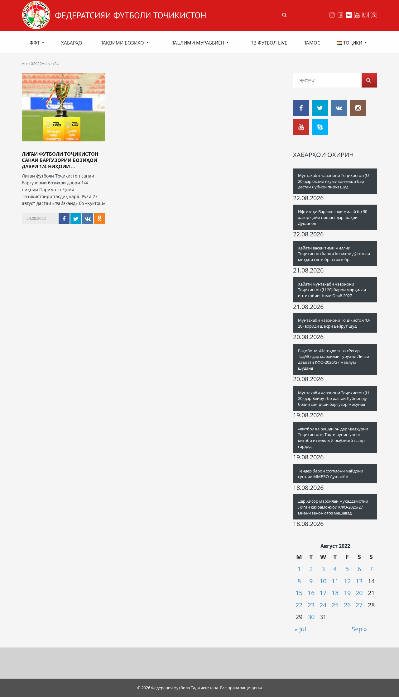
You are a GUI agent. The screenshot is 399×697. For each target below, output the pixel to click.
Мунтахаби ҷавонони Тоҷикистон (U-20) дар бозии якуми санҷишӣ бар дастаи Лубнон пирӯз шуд (334, 181)
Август (48, 63)
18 (335, 593)
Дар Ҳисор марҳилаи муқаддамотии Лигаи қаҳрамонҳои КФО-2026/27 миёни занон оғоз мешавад (333, 506)
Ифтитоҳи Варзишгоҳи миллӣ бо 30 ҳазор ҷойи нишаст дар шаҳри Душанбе (332, 217)
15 (299, 593)
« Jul (300, 629)
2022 (37, 63)
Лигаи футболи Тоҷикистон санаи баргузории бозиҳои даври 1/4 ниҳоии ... (60, 160)
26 (347, 605)
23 (311, 605)
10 (323, 581)
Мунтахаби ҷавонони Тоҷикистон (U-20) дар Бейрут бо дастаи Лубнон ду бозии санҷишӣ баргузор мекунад (334, 398)
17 (323, 593)
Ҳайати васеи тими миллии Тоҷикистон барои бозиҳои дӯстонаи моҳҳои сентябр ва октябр (334, 253)
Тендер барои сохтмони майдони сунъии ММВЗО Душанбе (330, 474)
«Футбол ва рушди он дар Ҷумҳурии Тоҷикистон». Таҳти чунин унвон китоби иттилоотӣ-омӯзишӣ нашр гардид (333, 437)
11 (335, 581)
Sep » (359, 629)
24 (323, 605)
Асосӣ (27, 63)
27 (359, 605)
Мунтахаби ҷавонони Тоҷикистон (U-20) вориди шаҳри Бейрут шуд (334, 323)
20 (359, 593)
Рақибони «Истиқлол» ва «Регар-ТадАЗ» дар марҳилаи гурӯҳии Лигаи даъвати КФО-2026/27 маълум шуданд (333, 359)
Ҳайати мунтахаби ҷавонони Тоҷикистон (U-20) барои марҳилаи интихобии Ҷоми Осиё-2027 (332, 289)
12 (347, 581)
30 (311, 617)
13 (359, 581)
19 (347, 593)
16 (311, 593)
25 (335, 605)
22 (299, 605)
